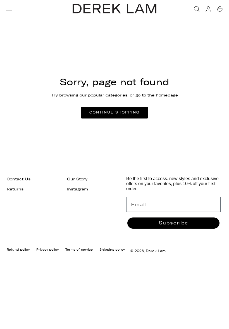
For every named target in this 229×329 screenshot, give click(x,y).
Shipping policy (112, 249)
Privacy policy (47, 249)
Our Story (77, 179)
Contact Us (18, 179)
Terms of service (79, 249)
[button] (9, 9)
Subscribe (173, 223)
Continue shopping (114, 112)
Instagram (77, 189)
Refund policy (18, 249)
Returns (15, 189)
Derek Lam (156, 251)
